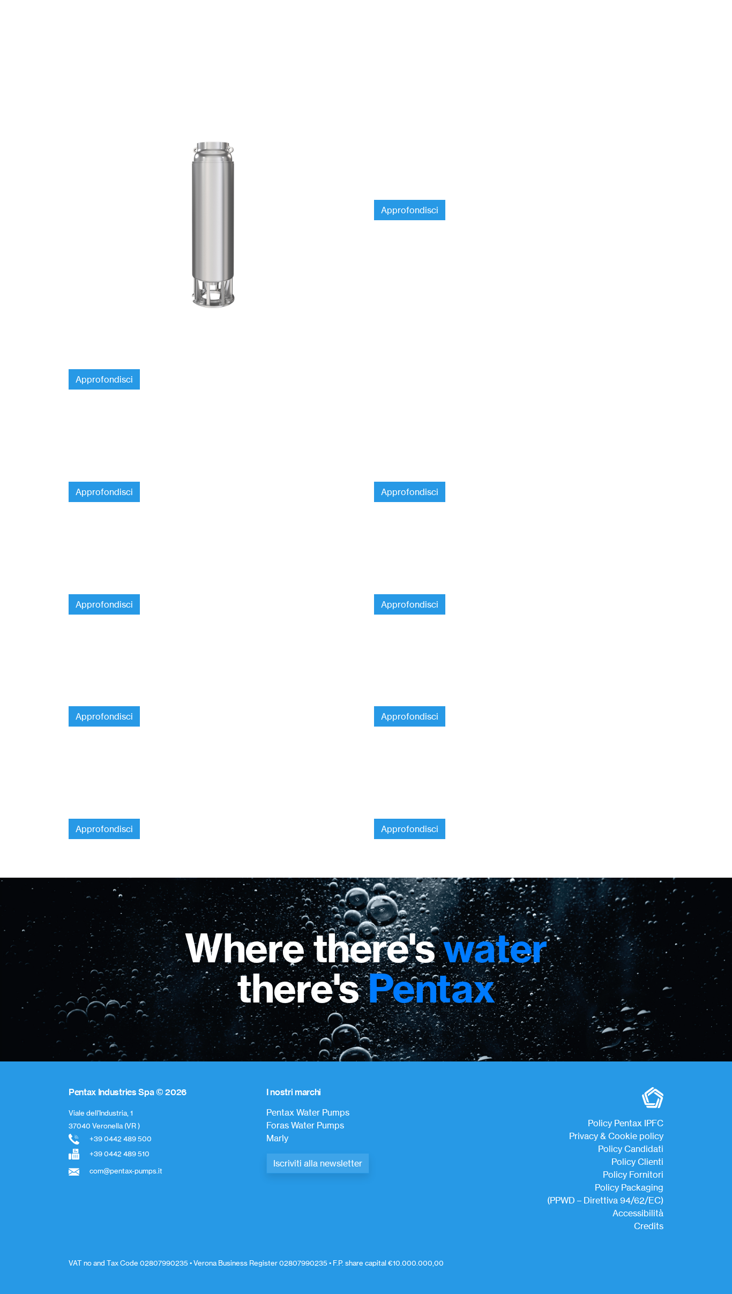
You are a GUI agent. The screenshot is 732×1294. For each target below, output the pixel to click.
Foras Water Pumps (305, 1125)
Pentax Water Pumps (307, 1112)
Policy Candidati (630, 1148)
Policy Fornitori (633, 1174)
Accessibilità (638, 1213)
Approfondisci (104, 379)
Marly (277, 1138)
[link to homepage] (362, 30)
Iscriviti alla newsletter (317, 1163)
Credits (648, 1226)
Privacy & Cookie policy (616, 1136)
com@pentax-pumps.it (125, 1170)
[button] (79, 58)
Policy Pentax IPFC (625, 1123)
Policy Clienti (637, 1161)
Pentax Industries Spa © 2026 (127, 1092)
